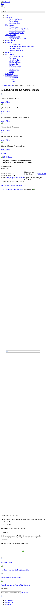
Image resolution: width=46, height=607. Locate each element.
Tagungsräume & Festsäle (18, 39)
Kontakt (12, 79)
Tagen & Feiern (10, 35)
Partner (11, 72)
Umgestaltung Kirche (16, 56)
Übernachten (9, 25)
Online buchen (14, 27)
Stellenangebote (14, 23)
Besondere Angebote (16, 33)
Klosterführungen (15, 44)
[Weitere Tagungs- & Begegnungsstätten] (23, 551)
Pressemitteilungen (15, 19)
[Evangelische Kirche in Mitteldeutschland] (2, 597)
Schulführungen (14, 48)
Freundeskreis (14, 58)
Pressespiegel (13, 21)
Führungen (9, 42)
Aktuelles (8, 17)
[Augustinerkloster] (2, 6)
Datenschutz (9, 602)
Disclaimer (8, 604)
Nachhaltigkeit (14, 70)
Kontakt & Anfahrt (11, 76)
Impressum (9, 600)
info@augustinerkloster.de (15, 178)
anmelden (24, 592)
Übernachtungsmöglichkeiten (19, 29)
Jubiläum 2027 (10, 52)
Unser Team (13, 78)
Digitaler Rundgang (16, 50)
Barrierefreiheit (14, 68)
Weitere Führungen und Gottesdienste (13, 185)
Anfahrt (12, 81)
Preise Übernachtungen (17, 31)
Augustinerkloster (7, 85)
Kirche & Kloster (15, 62)
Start (6, 15)
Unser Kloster (10, 54)
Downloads (9, 74)
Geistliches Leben (15, 60)
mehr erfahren (5, 102)
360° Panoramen (15, 66)
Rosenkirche (13, 64)
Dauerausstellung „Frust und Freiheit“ (22, 46)
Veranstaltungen (10, 40)
